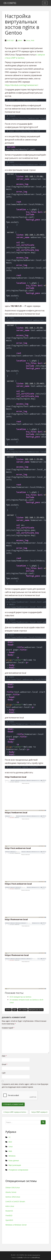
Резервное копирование (18, 1170)
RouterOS (9, 1211)
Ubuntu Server (10, 1192)
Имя (4, 1056)
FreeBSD (8, 1215)
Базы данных (14, 1160)
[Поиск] (43, 1122)
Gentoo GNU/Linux (12, 1197)
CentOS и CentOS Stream (15, 1201)
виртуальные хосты (36, 1010)
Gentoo (8, 1010)
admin (20, 40)
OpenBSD (9, 1220)
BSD (10, 1142)
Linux (28, 40)
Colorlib (20, 1258)
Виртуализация (15, 1165)
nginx (14, 1010)
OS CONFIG (10, 3)
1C (10, 1137)
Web (32, 40)
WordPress (36, 1258)
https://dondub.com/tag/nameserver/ (21, 85)
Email (4, 1064)
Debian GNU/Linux (12, 1187)
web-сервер (23, 1010)
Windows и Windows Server (16, 1225)
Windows (12, 1156)
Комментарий (8, 1028)
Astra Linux (9, 1206)
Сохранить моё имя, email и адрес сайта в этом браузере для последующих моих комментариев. (25, 1085)
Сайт (4, 1073)
